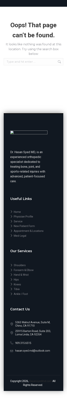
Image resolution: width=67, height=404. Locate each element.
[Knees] (33, 284)
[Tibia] (33, 289)
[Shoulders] (33, 265)
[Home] (33, 212)
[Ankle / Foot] (33, 294)
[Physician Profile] (33, 216)
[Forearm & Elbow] (33, 270)
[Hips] (33, 279)
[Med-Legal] (33, 236)
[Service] (33, 221)
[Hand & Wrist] (33, 275)
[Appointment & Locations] (33, 231)
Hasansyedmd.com (40, 381)
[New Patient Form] (33, 226)
